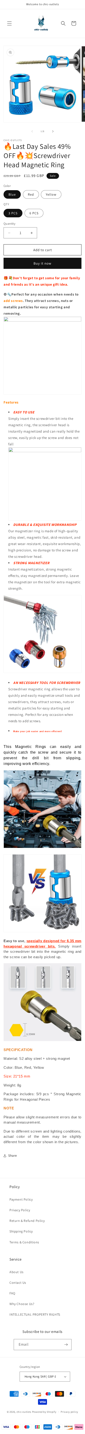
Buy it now (42, 263)
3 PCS (12, 213)
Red (31, 194)
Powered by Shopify (44, 1411)
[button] (9, 23)
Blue (12, 194)
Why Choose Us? (21, 1304)
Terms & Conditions (24, 1242)
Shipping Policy (21, 1231)
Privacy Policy (19, 1210)
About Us (16, 1272)
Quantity (9, 224)
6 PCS (34, 213)
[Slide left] (32, 131)
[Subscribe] (66, 1344)
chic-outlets (24, 1411)
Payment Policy (21, 1199)
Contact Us (17, 1282)
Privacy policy (69, 1411)
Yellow (51, 194)
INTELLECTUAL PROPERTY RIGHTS (34, 1314)
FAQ (12, 1293)
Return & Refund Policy (27, 1221)
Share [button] (12, 1155)
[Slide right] (53, 131)
